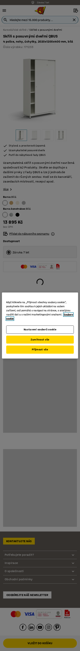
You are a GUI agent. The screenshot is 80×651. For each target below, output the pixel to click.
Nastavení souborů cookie (40, 329)
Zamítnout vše (40, 339)
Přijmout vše (40, 349)
